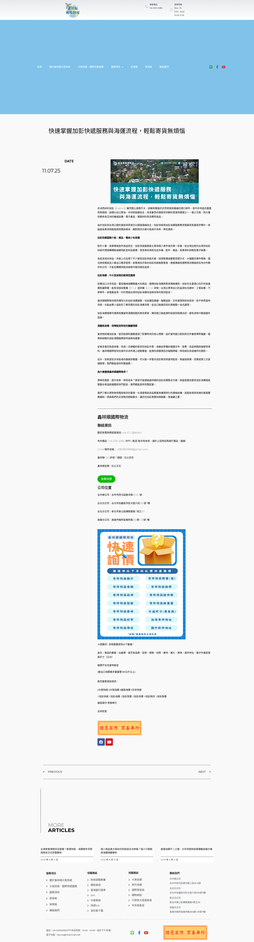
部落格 (134, 66)
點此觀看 (129, 457)
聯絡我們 (164, 66)
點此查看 (116, 466)
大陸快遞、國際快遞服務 (91, 66)
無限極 (148, 66)
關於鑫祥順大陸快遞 (59, 66)
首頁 (39, 66)
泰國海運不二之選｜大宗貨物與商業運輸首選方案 (186, 849)
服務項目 (115, 66)
